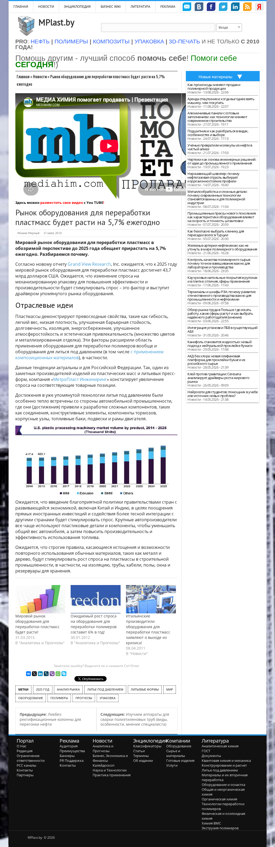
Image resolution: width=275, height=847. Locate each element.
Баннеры (67, 755)
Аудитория (69, 746)
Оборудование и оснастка (223, 784)
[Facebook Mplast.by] (211, 7)
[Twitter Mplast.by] (223, 7)
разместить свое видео (61, 202)
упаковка (107, 698)
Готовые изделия (180, 760)
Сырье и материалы (175, 753)
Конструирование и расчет (224, 765)
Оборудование (178, 746)
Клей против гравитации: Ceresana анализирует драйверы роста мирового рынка (218, 378)
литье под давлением (105, 689)
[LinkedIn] (40, 673)
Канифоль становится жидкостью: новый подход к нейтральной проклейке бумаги (219, 343)
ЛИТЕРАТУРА (140, 6)
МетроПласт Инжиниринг (80, 379)
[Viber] (52, 673)
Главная (23, 76)
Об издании (143, 760)
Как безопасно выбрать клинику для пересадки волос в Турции (215, 233)
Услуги (172, 765)
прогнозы (83, 698)
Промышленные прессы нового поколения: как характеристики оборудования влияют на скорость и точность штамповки (221, 217)
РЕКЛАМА (167, 6)
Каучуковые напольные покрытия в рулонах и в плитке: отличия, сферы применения (222, 279)
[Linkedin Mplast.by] (235, 7)
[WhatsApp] (58, 673)
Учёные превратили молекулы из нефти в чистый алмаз (219, 147)
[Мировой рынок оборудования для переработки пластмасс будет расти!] (40, 599)
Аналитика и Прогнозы (103, 748)
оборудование (30, 698)
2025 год (42, 689)
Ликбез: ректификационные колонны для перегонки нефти (50, 719)
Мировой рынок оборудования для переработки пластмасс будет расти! (37, 624)
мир (169, 689)
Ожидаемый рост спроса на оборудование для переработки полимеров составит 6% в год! (94, 624)
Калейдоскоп (103, 765)
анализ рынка (68, 689)
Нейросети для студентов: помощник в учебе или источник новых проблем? (222, 393)
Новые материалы (215, 76)
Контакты (25, 770)
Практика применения (112, 775)
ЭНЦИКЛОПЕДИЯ (77, 6)
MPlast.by (56, 22)
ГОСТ (206, 750)
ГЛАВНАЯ (20, 6)
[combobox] (229, 27)
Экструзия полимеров (220, 828)
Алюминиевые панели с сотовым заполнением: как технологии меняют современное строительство (217, 117)
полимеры (59, 698)
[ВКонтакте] (28, 673)
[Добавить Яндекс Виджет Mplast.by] (259, 7)
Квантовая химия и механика (226, 760)
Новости (46, 6)
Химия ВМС (211, 823)
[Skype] (63, 673)
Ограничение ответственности (31, 758)
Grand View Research (89, 264)
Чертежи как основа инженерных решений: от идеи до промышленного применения (221, 161)
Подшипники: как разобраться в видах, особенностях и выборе (217, 133)
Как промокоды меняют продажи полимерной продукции (213, 86)
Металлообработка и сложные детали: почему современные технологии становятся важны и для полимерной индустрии (217, 197)
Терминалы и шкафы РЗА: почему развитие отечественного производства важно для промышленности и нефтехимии (221, 295)
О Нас (21, 746)
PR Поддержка (72, 760)
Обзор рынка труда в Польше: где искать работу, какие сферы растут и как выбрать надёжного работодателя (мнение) (220, 313)
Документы (211, 755)
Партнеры (25, 775)
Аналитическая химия (220, 746)
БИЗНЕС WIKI (111, 6)
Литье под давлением (220, 770)
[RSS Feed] (247, 7)
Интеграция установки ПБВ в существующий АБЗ (222, 329)
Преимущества (72, 750)
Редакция (24, 750)
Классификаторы (147, 746)
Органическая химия (219, 799)
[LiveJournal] (46, 673)
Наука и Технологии (109, 770)
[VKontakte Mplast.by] (199, 7)
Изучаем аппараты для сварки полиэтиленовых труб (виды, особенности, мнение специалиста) (134, 719)
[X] (34, 673)
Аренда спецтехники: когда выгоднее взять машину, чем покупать (220, 100)
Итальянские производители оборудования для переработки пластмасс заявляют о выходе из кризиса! (148, 629)
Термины (141, 755)
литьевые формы (145, 689)
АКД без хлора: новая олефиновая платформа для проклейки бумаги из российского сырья (216, 360)
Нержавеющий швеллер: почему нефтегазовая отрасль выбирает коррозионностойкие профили (213, 177)
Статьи (139, 750)
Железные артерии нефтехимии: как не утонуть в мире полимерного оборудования (222, 247)
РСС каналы (26, 765)
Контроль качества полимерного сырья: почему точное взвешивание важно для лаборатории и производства (219, 263)
